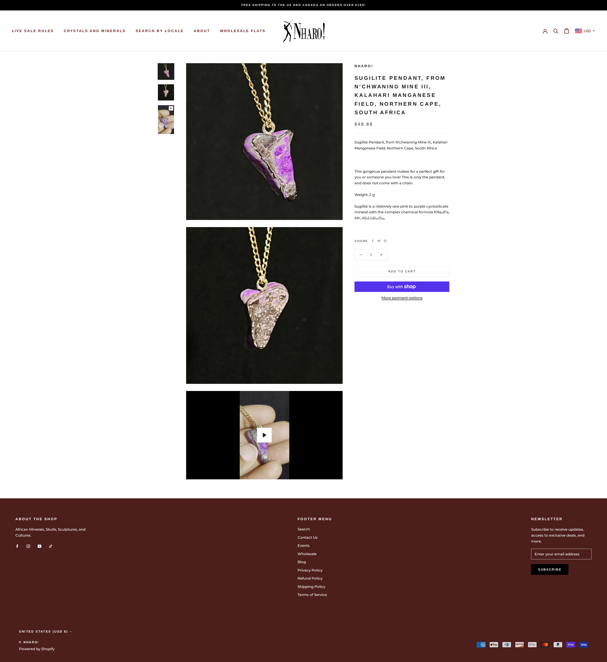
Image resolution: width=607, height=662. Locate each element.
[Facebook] (372, 240)
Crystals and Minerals (95, 31)
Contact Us (308, 537)
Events (304, 545)
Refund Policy (310, 578)
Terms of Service (312, 594)
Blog (302, 562)
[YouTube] (39, 546)
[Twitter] (378, 240)
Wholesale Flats (243, 31)
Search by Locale (160, 31)
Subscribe (549, 569)
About (202, 31)
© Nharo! (29, 642)
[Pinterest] (385, 240)
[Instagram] (28, 546)
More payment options (402, 297)
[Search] (555, 30)
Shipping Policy (311, 586)
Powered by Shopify (37, 649)
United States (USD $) (43, 631)
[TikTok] (50, 546)
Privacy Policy (310, 570)
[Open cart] (566, 30)
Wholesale (307, 554)
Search (304, 529)
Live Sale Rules (33, 31)
